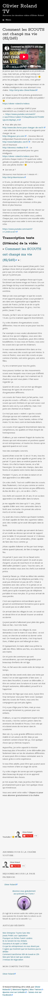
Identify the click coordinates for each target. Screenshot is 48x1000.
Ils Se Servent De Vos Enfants (15, 941)
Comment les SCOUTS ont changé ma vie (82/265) (22, 254)
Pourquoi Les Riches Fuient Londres (17, 938)
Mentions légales (20, 989)
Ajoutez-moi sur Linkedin (14, 992)
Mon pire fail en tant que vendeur (16, 957)
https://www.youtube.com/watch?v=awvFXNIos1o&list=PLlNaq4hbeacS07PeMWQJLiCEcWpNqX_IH (23, 117)
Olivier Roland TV (20, 9)
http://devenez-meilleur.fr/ (14, 147)
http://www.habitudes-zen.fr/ (15, 141)
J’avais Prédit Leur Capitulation (15, 935)
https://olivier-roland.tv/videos (16, 103)
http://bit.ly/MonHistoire (13, 177)
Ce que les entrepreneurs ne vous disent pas (21, 946)
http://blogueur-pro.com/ (14, 136)
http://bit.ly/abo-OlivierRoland (22, 90)
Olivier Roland (10, 884)
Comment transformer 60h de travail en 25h (21, 954)
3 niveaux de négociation (13, 959)
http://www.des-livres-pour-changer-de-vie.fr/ (23, 127)
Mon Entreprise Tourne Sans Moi (16, 933)
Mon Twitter (35, 989)
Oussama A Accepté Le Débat (15, 943)
